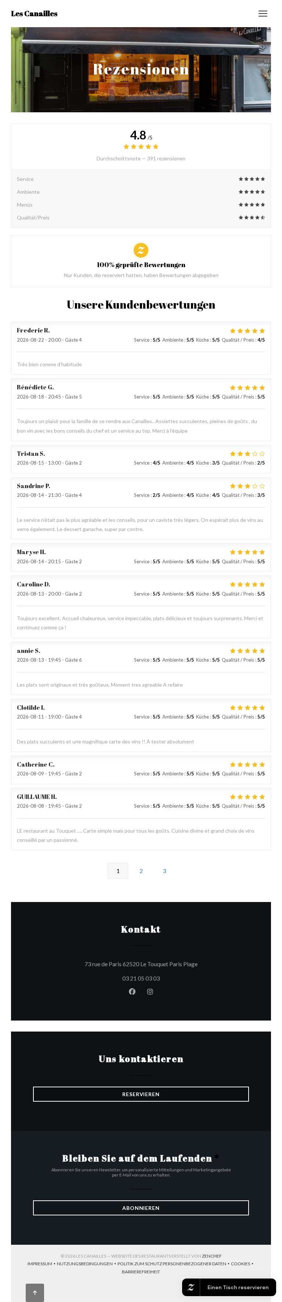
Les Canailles (34, 13)
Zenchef (212, 1256)
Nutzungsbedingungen (87, 1264)
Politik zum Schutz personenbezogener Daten (174, 1264)
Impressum (42, 1264)
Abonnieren (141, 1208)
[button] (263, 14)
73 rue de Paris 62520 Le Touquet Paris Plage (166, 963)
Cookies (243, 1264)
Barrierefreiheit (141, 1272)
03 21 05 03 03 (141, 978)
